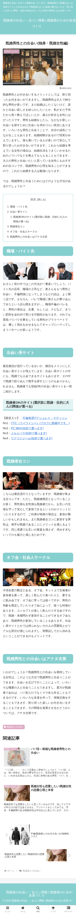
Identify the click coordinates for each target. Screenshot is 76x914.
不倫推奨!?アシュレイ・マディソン (45, 418)
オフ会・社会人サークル (23, 231)
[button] (69, 641)
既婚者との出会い (15, 727)
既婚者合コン (17, 226)
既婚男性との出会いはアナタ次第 (28, 236)
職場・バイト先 (18, 206)
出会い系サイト (18, 211)
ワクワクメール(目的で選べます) (31, 438)
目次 (33, 199)
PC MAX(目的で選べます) (27, 428)
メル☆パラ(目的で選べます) (29, 433)
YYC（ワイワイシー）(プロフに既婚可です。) (40, 423)
